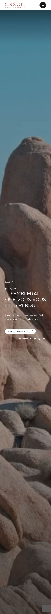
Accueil (7, 282)
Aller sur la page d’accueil (19, 331)
